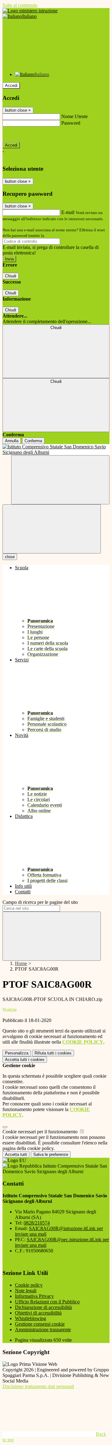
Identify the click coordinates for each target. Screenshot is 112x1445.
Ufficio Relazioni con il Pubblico (47, 1301)
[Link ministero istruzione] (30, 10)
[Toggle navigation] (51, 529)
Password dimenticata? (24, 134)
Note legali (25, 1290)
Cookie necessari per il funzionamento (40, 1131)
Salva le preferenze (50, 1154)
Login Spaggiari (58, 235)
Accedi (11, 85)
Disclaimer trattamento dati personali (38, 1386)
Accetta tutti (24, 1059)
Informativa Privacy (34, 1296)
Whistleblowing (30, 1318)
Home (21, 963)
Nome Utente (74, 116)
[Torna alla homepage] (56, 449)
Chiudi (10, 276)
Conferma (33, 440)
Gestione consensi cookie (40, 1324)
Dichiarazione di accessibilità (43, 1307)
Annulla (11, 440)
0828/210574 (37, 1222)
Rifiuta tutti (53, 1053)
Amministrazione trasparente (43, 1329)
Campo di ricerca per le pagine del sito (40, 902)
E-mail (67, 212)
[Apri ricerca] (60, 479)
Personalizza (16, 1053)
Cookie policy (29, 1285)
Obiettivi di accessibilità (38, 1312)
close (10, 556)
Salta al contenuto (19, 5)
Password (70, 123)
